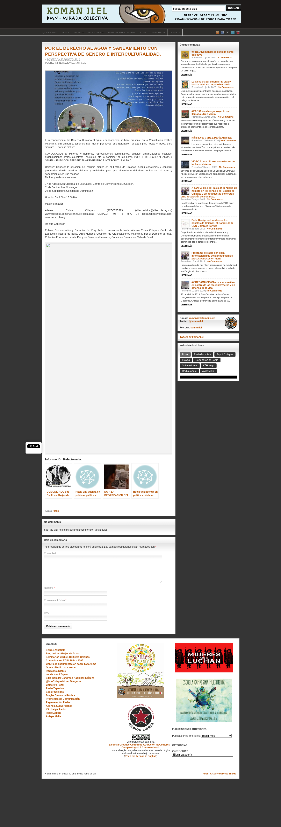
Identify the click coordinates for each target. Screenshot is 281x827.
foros (56, 510)
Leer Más (186, 74)
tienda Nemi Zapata (57, 674)
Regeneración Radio (58, 702)
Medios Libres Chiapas (121, 32)
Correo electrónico (54, 600)
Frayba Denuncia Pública (60, 695)
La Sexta (175, 32)
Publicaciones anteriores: (186, 735)
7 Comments (225, 57)
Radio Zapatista (55, 688)
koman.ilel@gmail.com (202, 318)
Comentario (50, 553)
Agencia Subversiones (59, 705)
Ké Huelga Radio (55, 709)
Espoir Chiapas (55, 692)
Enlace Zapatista (55, 650)
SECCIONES (93, 32)
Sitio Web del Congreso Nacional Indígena (70, 678)
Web (46, 612)
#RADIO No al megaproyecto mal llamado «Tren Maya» (211, 113)
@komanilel (196, 321)
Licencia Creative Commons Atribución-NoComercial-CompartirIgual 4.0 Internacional (140, 746)
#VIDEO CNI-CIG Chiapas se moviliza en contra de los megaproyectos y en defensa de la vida (213, 285)
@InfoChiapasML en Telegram (63, 681)
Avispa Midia (53, 716)
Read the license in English (140, 756)
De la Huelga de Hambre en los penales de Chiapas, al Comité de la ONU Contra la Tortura (212, 223)
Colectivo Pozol (55, 685)
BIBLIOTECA (158, 32)
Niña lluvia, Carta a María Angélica (212, 137)
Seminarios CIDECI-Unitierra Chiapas (68, 657)
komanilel (196, 327)
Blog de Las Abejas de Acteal (63, 653)
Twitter (233, 32)
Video (65, 32)
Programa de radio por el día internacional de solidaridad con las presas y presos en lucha (212, 255)
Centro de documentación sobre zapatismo (71, 664)
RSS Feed (217, 32)
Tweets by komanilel (191, 337)
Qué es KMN (50, 32)
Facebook (223, 32)
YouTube (238, 32)
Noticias (80, 63)
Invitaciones (66, 63)
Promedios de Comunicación (63, 698)
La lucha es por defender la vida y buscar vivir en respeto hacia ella (211, 83)
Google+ (228, 32)
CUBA (143, 32)
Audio (76, 32)
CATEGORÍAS (180, 751)
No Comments (225, 87)
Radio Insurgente (56, 671)
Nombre (48, 587)
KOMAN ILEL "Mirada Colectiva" (141, 14)
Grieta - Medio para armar (61, 667)
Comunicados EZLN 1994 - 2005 (64, 660)
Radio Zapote (53, 712)
